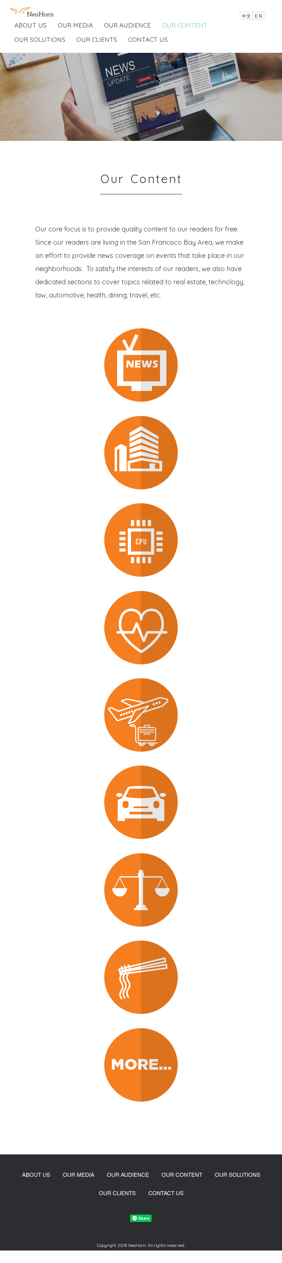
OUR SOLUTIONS (39, 39)
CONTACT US (148, 39)
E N (258, 15)
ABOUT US (30, 25)
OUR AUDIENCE (127, 25)
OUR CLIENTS (96, 39)
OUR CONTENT (184, 25)
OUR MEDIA (75, 25)
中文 (246, 15)
